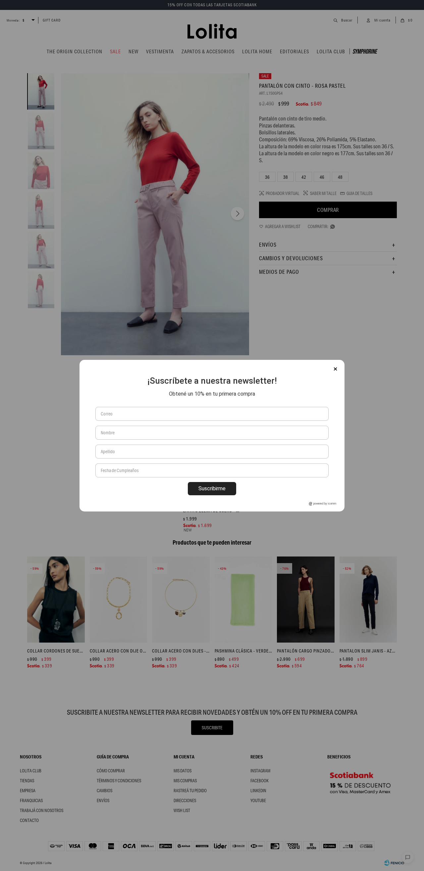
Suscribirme (212, 488)
